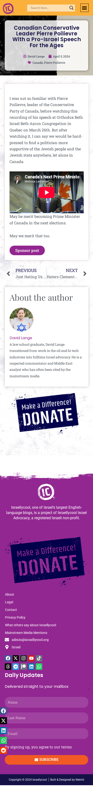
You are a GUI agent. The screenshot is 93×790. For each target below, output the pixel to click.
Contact (11, 610)
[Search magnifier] (71, 8)
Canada (37, 62)
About (9, 594)
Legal (9, 602)
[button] (84, 8)
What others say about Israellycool (30, 625)
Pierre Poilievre (54, 62)
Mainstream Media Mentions (26, 633)
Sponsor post (27, 250)
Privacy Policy (15, 617)
